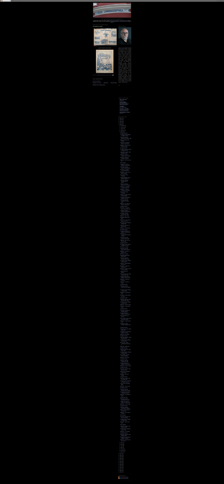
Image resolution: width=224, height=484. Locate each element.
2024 (121, 121)
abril (121, 447)
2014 (121, 464)
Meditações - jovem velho (124, 357)
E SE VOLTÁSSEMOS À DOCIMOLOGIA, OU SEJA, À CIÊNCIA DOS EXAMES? (124, 104)
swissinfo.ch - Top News (124, 108)
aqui (123, 47)
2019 (121, 456)
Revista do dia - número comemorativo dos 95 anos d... (125, 343)
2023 (121, 122)
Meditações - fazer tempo (124, 215)
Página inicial (106, 82)
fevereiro (122, 450)
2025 (121, 119)
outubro (122, 128)
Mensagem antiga (114, 82)
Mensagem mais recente (97, 82)
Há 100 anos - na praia (124, 253)
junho (122, 444)
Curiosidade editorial (123, 107)
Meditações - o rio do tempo (125, 431)
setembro (122, 130)
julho (121, 442)
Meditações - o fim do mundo (125, 404)
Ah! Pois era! (122, 100)
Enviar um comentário (96, 81)
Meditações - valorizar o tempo (125, 304)
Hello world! (121, 113)
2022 (121, 124)
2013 (121, 465)
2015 (121, 462)
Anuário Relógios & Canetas (125, 112)
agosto (122, 131)
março (122, 448)
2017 (121, 459)
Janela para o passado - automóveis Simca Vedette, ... (125, 287)
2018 (121, 458)
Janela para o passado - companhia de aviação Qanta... (124, 201)
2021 (121, 453)
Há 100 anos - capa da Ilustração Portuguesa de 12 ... (125, 324)
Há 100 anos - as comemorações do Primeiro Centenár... (125, 234)
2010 (121, 470)
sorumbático (122, 106)
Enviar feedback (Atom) (101, 84)
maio (121, 445)
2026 (121, 118)
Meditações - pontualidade (124, 334)
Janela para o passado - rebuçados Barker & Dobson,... (124, 181)
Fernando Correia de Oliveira (123, 477)
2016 (121, 461)
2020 (121, 455)
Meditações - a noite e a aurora (125, 365)
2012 (121, 467)
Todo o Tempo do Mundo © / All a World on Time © (118, 20)
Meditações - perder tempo (124, 346)
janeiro (122, 451)
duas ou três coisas (123, 99)
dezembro (122, 125)
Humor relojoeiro (123, 162)
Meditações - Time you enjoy (125, 386)
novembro (122, 127)
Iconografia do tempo (123, 133)
